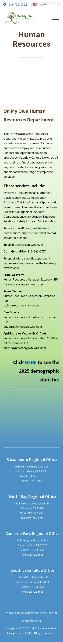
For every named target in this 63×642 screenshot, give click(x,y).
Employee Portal (31, 621)
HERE (31, 362)
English (42, 4)
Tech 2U (52, 613)
